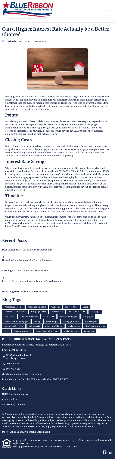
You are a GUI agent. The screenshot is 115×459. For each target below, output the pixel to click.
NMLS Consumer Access (15, 394)
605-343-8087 (13, 363)
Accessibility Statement (14, 404)
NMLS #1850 (64, 344)
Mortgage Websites (23, 446)
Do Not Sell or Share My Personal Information (26, 431)
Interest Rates (40, 41)
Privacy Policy (9, 399)
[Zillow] (111, 452)
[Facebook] (104, 452)
